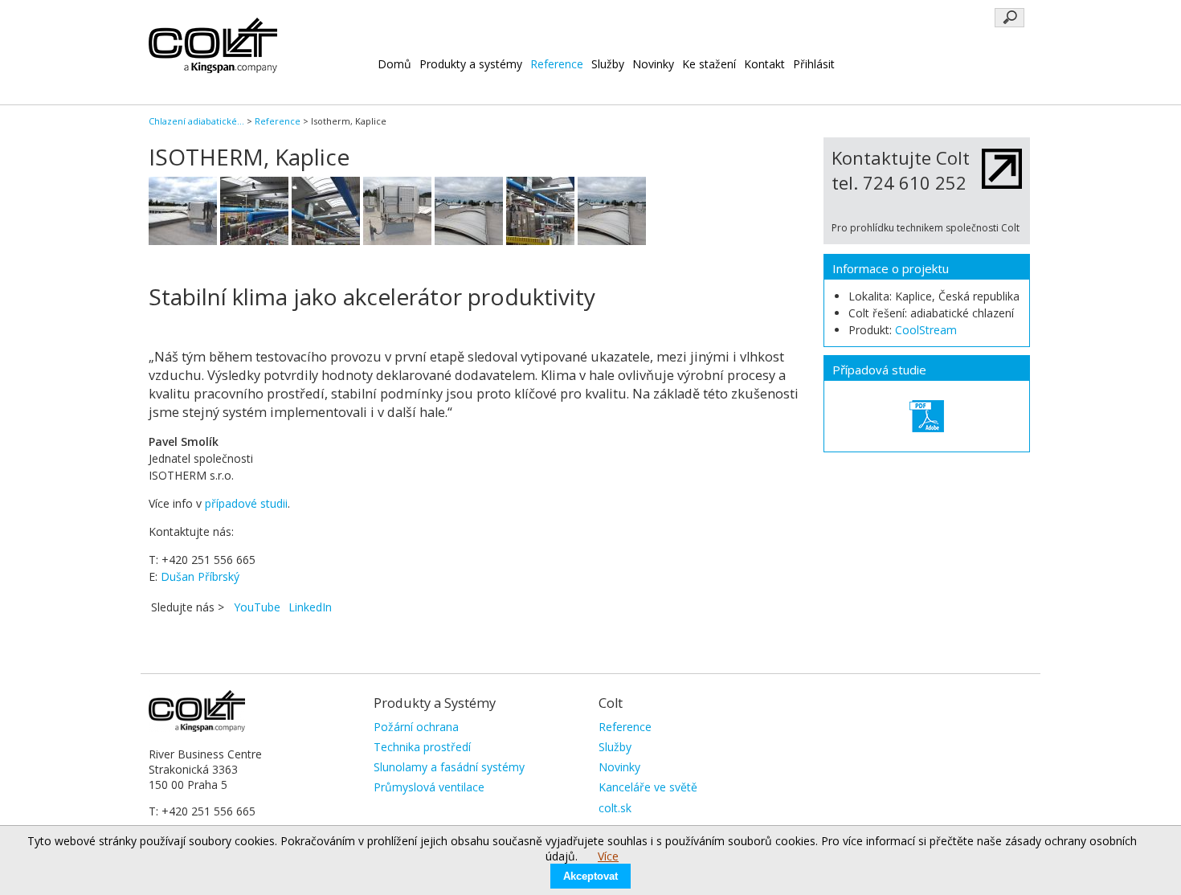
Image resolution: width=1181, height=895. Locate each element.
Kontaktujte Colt (901, 157)
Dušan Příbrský (200, 576)
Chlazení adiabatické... (196, 121)
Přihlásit (814, 64)
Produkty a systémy (470, 64)
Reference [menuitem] (625, 726)
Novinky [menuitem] (619, 766)
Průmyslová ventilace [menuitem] (429, 787)
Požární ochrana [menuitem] (416, 726)
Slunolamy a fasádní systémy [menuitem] (449, 766)
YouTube (257, 607)
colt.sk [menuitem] (615, 807)
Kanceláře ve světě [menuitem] (648, 787)
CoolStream (926, 329)
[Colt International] (213, 68)
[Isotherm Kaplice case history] (926, 416)
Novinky (653, 64)
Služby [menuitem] (615, 746)
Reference (556, 64)
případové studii (246, 503)
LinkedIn (310, 607)
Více (608, 856)
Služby (607, 64)
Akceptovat (590, 876)
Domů (394, 64)
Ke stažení (709, 64)
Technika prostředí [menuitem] (422, 746)
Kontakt (764, 64)
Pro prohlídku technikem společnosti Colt (926, 228)
